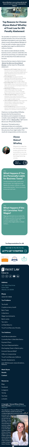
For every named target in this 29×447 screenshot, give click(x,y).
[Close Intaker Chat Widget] (27, 413)
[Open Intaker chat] (13, 446)
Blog (5, 170)
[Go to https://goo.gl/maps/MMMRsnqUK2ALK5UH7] (14, 273)
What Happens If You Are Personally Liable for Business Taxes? (14, 176)
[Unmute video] (19, 427)
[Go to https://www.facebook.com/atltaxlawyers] (2, 276)
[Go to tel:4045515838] (14, 296)
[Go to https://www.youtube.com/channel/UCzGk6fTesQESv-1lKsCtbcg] (14, 276)
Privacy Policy (15, 405)
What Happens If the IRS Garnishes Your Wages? (13, 210)
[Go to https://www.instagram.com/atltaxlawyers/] (6, 276)
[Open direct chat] (25, 413)
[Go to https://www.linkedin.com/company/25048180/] (17, 276)
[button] (20, 162)
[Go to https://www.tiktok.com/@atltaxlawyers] (10, 276)
